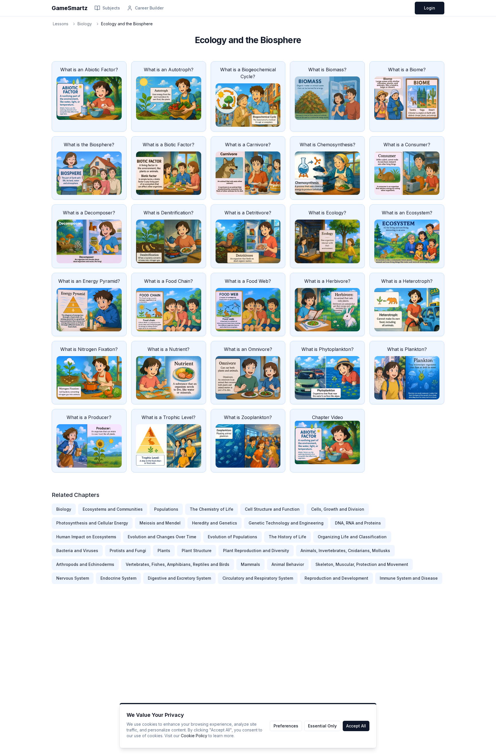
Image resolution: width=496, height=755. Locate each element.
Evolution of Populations (232, 536)
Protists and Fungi (128, 550)
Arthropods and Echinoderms (85, 564)
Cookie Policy (194, 735)
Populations (166, 509)
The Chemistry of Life (211, 509)
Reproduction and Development (336, 578)
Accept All (356, 725)
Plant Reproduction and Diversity (256, 550)
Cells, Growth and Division (337, 509)
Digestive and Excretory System (179, 578)
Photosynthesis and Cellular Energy (92, 522)
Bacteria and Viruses (77, 550)
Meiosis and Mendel (160, 522)
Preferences (286, 725)
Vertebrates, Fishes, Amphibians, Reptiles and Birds (177, 564)
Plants (164, 550)
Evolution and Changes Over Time (162, 536)
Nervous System (72, 578)
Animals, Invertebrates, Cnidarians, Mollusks (345, 550)
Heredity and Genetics (214, 522)
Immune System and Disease (409, 578)
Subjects (111, 7)
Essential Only (322, 725)
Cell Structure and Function (272, 509)
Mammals (250, 564)
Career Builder (149, 7)
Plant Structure (197, 550)
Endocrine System (118, 578)
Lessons (60, 23)
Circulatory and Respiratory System (257, 578)
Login (429, 7)
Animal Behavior (288, 564)
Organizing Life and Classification (352, 536)
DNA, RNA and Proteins (358, 522)
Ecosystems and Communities (113, 509)
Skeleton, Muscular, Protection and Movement (361, 564)
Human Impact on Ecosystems (86, 536)
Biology (85, 23)
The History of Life (287, 536)
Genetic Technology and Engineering (286, 522)
